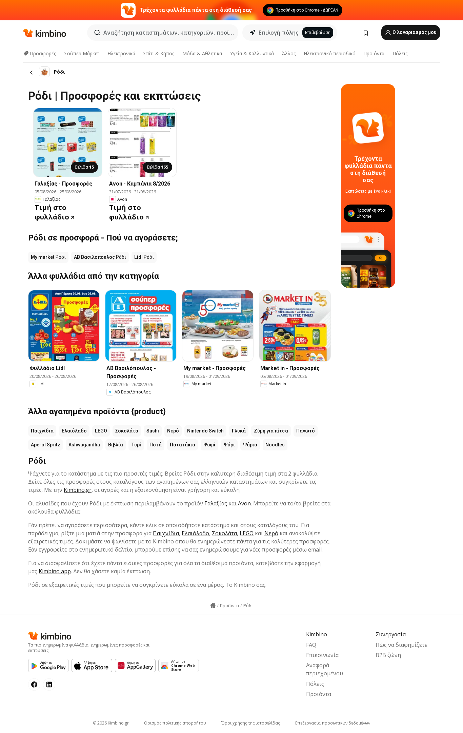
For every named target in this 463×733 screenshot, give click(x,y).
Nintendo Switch (205, 430)
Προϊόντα (373, 53)
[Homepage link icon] (213, 605)
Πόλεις (399, 53)
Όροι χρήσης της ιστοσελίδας (250, 723)
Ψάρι (229, 444)
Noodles (275, 444)
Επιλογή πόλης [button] (278, 32)
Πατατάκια (182, 444)
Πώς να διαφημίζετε (401, 645)
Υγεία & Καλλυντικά (252, 53)
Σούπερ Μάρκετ (81, 53)
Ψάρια (250, 444)
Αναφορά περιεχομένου (324, 669)
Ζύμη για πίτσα (271, 430)
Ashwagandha (84, 444)
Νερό (173, 430)
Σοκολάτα (126, 430)
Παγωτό (305, 430)
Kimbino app (55, 571)
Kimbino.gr (78, 490)
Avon (244, 503)
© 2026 (111, 723)
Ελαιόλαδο (74, 430)
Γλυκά (239, 430)
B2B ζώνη (388, 655)
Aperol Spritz (45, 444)
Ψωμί (209, 444)
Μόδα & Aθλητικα (202, 53)
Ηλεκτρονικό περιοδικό (330, 53)
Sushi (152, 430)
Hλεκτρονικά (121, 53)
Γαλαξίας (215, 503)
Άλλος (289, 53)
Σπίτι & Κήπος (158, 53)
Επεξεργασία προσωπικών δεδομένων (332, 723)
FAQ (311, 645)
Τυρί (136, 444)
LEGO (101, 430)
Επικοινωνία (322, 655)
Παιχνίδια (42, 430)
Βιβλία (115, 444)
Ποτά (155, 444)
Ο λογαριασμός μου (414, 32)
